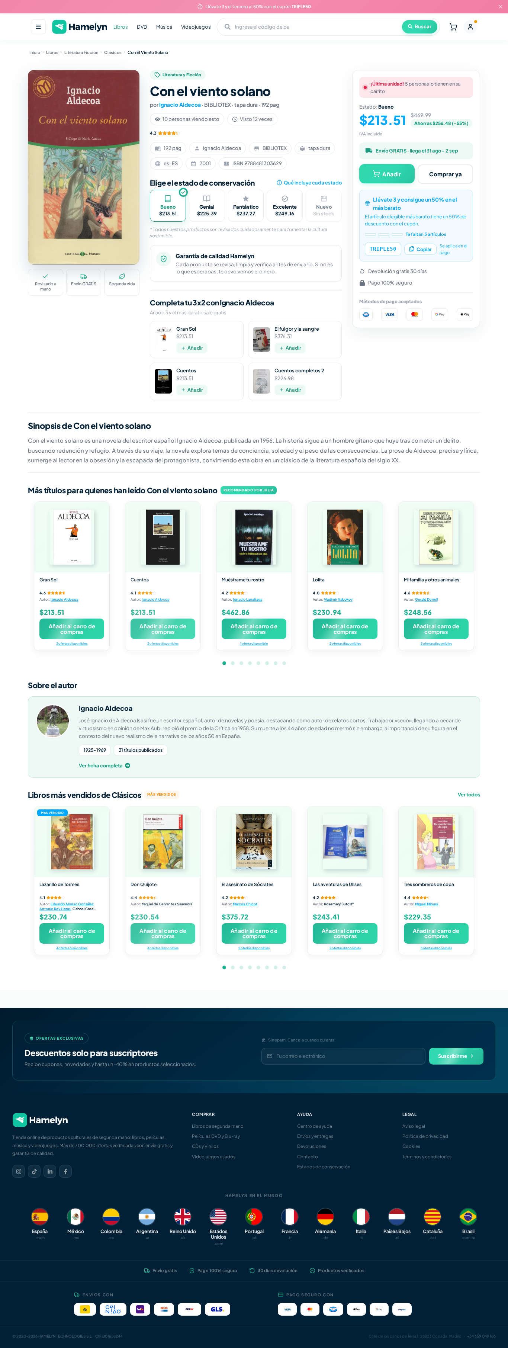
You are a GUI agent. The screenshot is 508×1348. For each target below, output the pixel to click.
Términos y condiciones (426, 1156)
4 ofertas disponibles (71, 948)
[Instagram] (18, 1171)
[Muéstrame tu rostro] (254, 537)
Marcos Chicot (245, 904)
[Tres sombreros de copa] (436, 841)
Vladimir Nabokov (338, 599)
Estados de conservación (323, 1166)
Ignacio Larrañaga (247, 599)
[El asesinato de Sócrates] (254, 841)
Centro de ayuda (314, 1126)
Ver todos (469, 794)
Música (164, 27)
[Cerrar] (501, 7)
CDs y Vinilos (205, 1146)
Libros (120, 27)
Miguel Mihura (426, 904)
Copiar (424, 249)
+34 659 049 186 (481, 1336)
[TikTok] (34, 1171)
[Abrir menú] (38, 26)
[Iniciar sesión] (470, 26)
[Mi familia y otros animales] (436, 537)
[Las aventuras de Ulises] (345, 841)
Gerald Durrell (426, 599)
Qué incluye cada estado (313, 183)
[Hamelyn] (79, 27)
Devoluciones (311, 1146)
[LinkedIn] (50, 1171)
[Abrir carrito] (453, 26)
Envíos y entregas (315, 1136)
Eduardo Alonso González (72, 904)
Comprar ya (445, 173)
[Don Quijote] (162, 841)
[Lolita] (345, 537)
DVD (142, 27)
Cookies (411, 1146)
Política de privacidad (425, 1136)
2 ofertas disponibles (254, 948)
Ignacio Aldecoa (180, 104)
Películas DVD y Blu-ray (216, 1136)
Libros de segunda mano (218, 1126)
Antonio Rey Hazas (55, 908)
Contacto (307, 1156)
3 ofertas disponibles (71, 643)
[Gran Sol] (71, 537)
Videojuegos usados (213, 1156)
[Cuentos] (162, 537)
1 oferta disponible (254, 643)
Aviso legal (413, 1126)
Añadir (195, 348)
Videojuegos (196, 27)
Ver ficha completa (101, 765)
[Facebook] (65, 1171)
